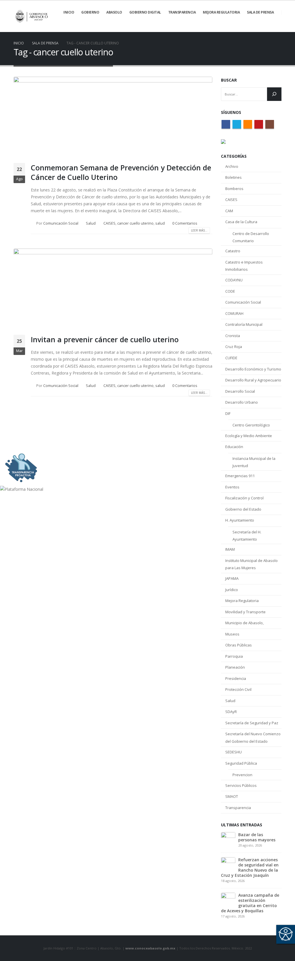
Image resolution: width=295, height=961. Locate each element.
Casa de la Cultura (241, 221)
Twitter (236, 124)
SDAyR (231, 711)
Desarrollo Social (240, 391)
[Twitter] (248, 28)
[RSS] (258, 28)
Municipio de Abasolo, (244, 622)
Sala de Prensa (260, 12)
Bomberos (234, 188)
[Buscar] (274, 94)
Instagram (269, 124)
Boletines (233, 177)
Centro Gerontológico (251, 425)
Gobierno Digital (145, 12)
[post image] (113, 115)
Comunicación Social (60, 223)
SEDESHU (233, 752)
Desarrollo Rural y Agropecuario (253, 380)
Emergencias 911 (240, 475)
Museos (232, 634)
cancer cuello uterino (135, 223)
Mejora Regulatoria (242, 600)
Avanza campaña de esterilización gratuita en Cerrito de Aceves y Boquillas (250, 902)
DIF (227, 413)
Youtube (258, 124)
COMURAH (234, 313)
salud (160, 223)
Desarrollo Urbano (241, 402)
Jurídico (231, 589)
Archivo (231, 166)
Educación (234, 446)
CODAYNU (234, 280)
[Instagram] (277, 28)
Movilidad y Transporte (245, 611)
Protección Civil (238, 689)
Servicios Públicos (241, 785)
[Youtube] (267, 28)
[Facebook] (238, 28)
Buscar (229, 80)
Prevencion (242, 774)
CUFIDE (231, 357)
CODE (230, 291)
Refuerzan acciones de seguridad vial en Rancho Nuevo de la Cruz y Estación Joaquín (250, 867)
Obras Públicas (238, 645)
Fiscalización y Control (244, 498)
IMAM (230, 549)
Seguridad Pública (241, 763)
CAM (229, 210)
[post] (228, 838)
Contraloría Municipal (243, 324)
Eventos (232, 487)
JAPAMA (232, 578)
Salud (91, 223)
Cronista (232, 335)
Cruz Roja (233, 346)
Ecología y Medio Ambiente (248, 435)
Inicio (68, 12)
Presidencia (235, 678)
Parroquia (234, 656)
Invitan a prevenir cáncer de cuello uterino (105, 339)
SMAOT (231, 796)
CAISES (109, 223)
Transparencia (238, 807)
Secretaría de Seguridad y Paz (251, 722)
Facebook (226, 124)
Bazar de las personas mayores (256, 837)
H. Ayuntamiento (239, 520)
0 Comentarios (184, 223)
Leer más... (199, 230)
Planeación (235, 667)
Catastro (232, 250)
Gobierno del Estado (243, 509)
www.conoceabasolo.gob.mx (150, 948)
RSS (247, 124)
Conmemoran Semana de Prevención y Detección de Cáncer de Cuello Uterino (121, 172)
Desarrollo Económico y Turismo (253, 369)
